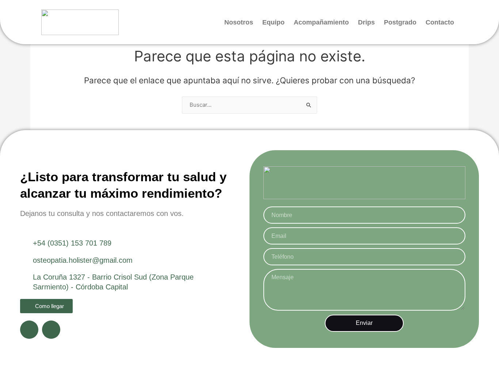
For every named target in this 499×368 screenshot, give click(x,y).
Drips (366, 22)
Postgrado (400, 22)
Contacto (440, 22)
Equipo (273, 22)
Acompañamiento (321, 22)
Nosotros (238, 22)
